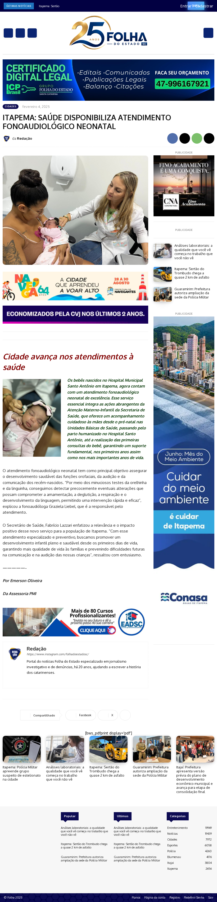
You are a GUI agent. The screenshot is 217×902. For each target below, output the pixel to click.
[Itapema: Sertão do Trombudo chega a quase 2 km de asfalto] (162, 274)
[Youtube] (44, 680)
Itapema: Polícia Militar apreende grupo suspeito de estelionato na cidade (22, 773)
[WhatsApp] (197, 138)
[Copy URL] (209, 138)
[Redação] (7, 139)
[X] (32, 33)
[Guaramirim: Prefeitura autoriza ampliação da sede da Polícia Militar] (162, 294)
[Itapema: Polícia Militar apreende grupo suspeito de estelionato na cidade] (22, 749)
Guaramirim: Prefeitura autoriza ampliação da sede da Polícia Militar (192, 293)
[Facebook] (8, 33)
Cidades (10, 106)
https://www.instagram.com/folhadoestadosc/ (58, 654)
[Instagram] (20, 33)
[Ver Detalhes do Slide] (108, 80)
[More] (125, 715)
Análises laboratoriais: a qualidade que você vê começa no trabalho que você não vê (193, 251)
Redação (24, 138)
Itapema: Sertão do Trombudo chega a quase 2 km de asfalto (191, 273)
